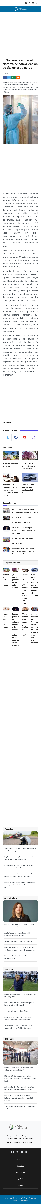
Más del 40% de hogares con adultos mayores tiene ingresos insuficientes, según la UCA (23, 519)
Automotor (20, 1172)
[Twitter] (17, 1152)
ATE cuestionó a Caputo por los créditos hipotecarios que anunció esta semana (24, 530)
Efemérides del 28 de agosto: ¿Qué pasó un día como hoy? (25, 624)
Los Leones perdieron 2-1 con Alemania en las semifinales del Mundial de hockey (23, 551)
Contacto (21, 1159)
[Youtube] (22, 1152)
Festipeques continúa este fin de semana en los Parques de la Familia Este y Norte (23, 540)
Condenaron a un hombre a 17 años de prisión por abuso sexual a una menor (10, 490)
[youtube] (33, 3)
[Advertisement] (20, 33)
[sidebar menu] (4, 9)
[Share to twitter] (9, 77)
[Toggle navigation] (37, 9)
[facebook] (26, 3)
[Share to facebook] (5, 77)
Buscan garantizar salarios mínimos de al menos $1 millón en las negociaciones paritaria (15, 630)
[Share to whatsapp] (13, 77)
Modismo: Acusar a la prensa (6, 580)
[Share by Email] (18, 77)
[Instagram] (26, 1152)
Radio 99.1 (20, 1179)
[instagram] (36, 3)
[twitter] (29, 3)
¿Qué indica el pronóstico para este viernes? (28, 466)
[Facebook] (12, 1152)
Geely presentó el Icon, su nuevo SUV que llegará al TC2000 (34, 585)
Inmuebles (21, 1166)
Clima (20, 1185)
